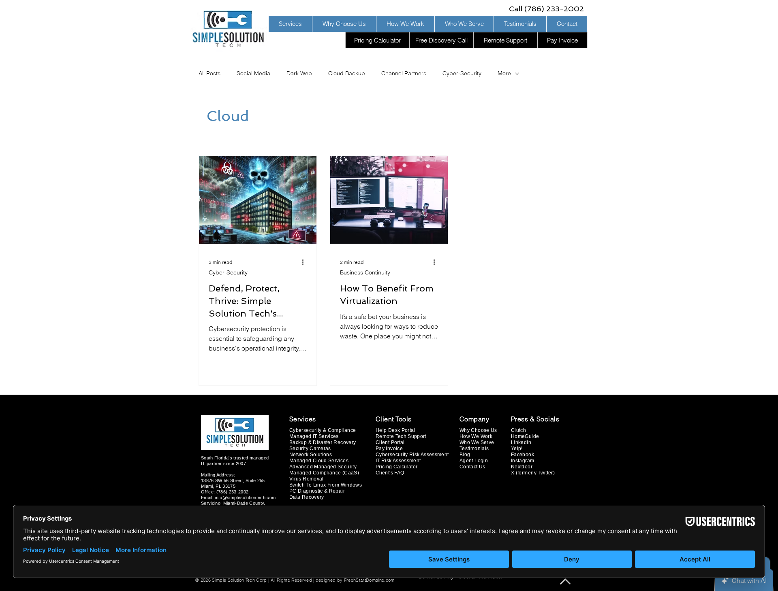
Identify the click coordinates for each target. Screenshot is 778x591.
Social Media (253, 73)
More (504, 73)
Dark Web (299, 73)
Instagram (522, 460)
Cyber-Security (461, 73)
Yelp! (517, 448)
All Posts (209, 73)
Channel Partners (403, 73)
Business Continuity (365, 272)
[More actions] (305, 262)
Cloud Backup (346, 73)
